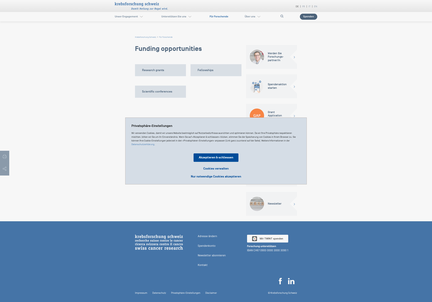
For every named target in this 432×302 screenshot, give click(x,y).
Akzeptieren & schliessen (216, 157)
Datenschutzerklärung (142, 144)
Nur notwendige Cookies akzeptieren (216, 176)
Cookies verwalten (216, 169)
